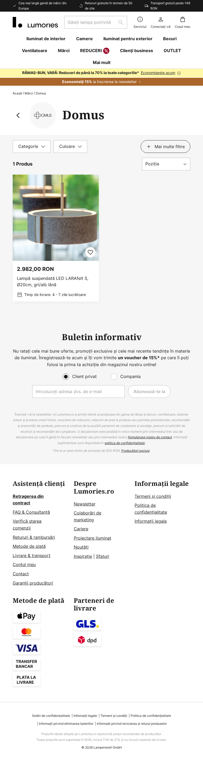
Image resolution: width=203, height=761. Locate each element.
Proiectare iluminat (92, 538)
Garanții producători (33, 583)
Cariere (81, 529)
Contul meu (24, 564)
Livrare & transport (31, 555)
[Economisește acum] (101, 77)
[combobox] (95, 22)
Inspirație (83, 556)
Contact (21, 574)
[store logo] (35, 22)
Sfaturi (102, 556)
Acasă (17, 93)
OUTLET (172, 50)
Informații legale (151, 521)
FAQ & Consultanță (31, 512)
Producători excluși (135, 450)
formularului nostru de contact (150, 437)
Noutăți (81, 547)
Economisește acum (158, 72)
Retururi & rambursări (34, 537)
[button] (90, 252)
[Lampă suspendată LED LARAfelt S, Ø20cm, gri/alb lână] (56, 238)
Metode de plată (29, 546)
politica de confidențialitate (125, 443)
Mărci (29, 93)
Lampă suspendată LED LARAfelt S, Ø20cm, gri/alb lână (52, 281)
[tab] (31, 146)
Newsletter (84, 504)
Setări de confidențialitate (51, 715)
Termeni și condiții (153, 496)
